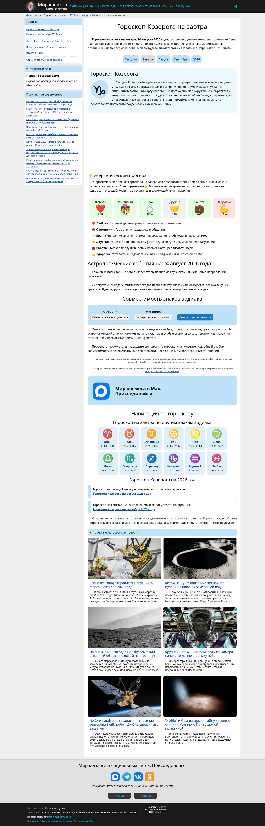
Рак (57, 41)
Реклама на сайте (83, 821)
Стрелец (51, 47)
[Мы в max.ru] (135, 400)
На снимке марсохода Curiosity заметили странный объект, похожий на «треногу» (49, 103)
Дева (69, 41)
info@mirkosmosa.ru (59, 816)
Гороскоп (127, 6)
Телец (37, 41)
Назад (119, 796)
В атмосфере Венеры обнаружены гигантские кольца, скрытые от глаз (52, 136)
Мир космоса (33, 15)
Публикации (79, 6)
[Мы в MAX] (115, 777)
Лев (63, 41)
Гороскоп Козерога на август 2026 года (122, 494)
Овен (29, 41)
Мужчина (110, 312)
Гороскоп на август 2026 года (42, 29)
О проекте (33, 821)
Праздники (183, 6)
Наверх (145, 796)
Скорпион (39, 47)
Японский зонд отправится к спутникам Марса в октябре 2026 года (52, 128)
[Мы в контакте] (138, 777)
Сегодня (131, 59)
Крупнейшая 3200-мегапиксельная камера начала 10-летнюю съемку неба (50, 143)
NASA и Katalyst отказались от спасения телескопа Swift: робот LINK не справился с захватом (50, 112)
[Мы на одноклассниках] (150, 777)
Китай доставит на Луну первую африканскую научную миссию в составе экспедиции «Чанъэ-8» (52, 163)
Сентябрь (181, 59)
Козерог (62, 15)
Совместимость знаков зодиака (44, 59)
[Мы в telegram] (127, 777)
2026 (196, 59)
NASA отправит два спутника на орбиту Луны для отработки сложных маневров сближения (52, 172)
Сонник (167, 6)
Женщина (153, 312)
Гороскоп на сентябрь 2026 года (44, 34)
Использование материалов (56, 821)
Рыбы (41, 52)
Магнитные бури (148, 6)
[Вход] (235, 6)
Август (85, 15)
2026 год (74, 15)
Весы (29, 47)
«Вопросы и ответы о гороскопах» (162, 371)
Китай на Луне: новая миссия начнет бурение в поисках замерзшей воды (52, 121)
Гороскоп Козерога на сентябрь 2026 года (124, 509)
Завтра (147, 59)
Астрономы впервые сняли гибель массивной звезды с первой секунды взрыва (52, 180)
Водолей (31, 52)
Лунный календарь (103, 6)
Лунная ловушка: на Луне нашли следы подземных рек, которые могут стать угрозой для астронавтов (52, 152)
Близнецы (47, 41)
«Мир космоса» (36, 808)
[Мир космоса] (30, 6)
